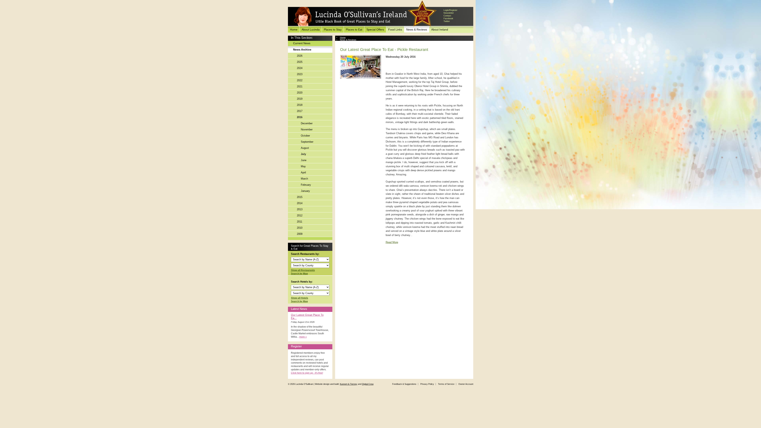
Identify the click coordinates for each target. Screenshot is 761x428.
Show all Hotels (299, 298)
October (305, 135)
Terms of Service (446, 384)
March (304, 178)
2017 (299, 111)
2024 (299, 68)
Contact (447, 15)
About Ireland (439, 29)
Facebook (448, 18)
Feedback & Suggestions (404, 384)
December (307, 123)
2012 (299, 215)
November (307, 129)
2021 (299, 86)
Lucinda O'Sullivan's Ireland (350, 16)
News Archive (302, 49)
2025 (299, 61)
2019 (299, 98)
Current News (301, 43)
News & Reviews (416, 29)
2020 (299, 92)
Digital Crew (368, 384)
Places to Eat (354, 29)
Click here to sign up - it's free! (307, 373)
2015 (299, 197)
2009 (299, 233)
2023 (299, 74)
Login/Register (450, 10)
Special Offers (375, 29)
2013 (299, 209)
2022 (299, 80)
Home (293, 29)
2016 (299, 117)
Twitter (447, 21)
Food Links (395, 29)
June (303, 160)
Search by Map (299, 273)
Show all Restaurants (303, 270)
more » (303, 336)
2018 (299, 104)
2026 (299, 55)
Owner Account (465, 384)
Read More (392, 242)
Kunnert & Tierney (348, 384)
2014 (299, 203)
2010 (299, 227)
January (305, 190)
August (305, 147)
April (303, 172)
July (303, 154)
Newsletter (449, 13)
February (306, 184)
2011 (299, 221)
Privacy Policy (427, 384)
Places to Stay (333, 29)
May (303, 166)
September (307, 141)
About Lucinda (311, 29)
